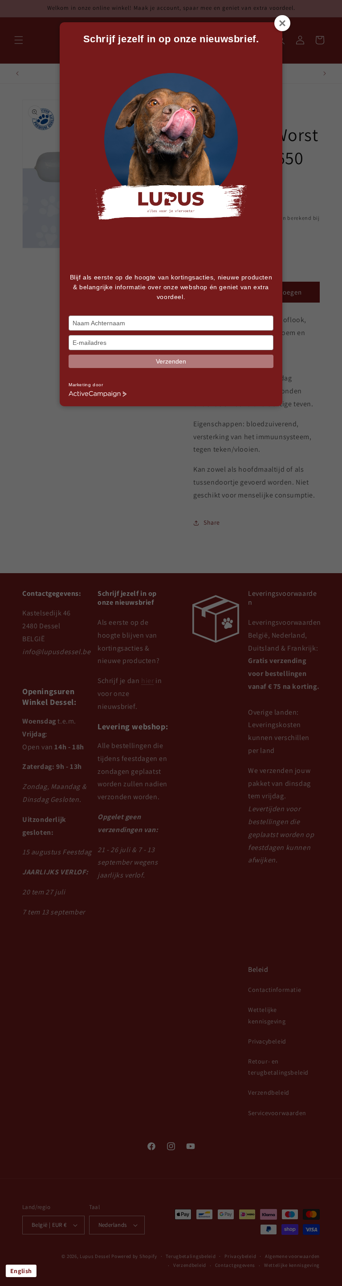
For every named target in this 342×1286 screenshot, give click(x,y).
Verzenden (171, 361)
